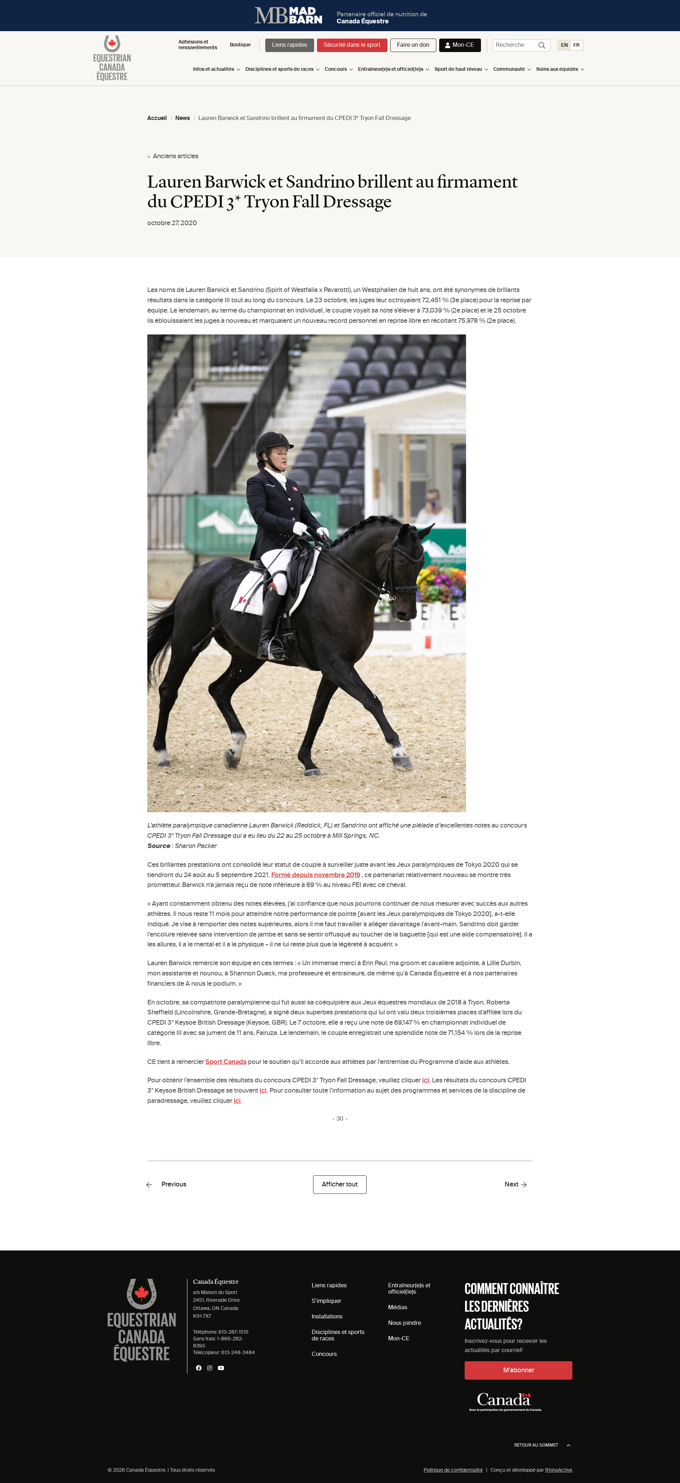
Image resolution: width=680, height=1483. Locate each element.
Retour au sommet (536, 1445)
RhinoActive (558, 1470)
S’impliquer (326, 1301)
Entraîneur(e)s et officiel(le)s (390, 69)
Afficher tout (340, 1184)
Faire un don (413, 45)
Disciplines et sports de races (279, 69)
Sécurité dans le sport (352, 45)
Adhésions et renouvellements (197, 45)
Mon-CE (463, 45)
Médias (397, 1308)
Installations (327, 1317)
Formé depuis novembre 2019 (315, 875)
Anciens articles (175, 156)
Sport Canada (225, 1062)
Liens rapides (289, 45)
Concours (336, 69)
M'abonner (518, 1370)
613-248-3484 (238, 1352)
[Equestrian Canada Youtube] (221, 1368)
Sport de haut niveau (458, 69)
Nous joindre (404, 1323)
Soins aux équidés (557, 69)
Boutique (240, 44)
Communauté (509, 69)
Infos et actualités (213, 69)
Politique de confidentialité (453, 1470)
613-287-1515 (234, 1332)
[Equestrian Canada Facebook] (198, 1368)
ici (425, 1080)
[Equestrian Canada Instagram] (209, 1368)
